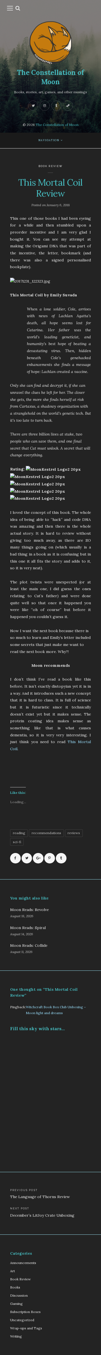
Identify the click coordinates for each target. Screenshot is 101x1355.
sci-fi (17, 842)
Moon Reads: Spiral (28, 927)
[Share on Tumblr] (61, 858)
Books (15, 1287)
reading (19, 833)
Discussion (19, 1295)
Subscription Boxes (25, 1312)
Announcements (23, 1263)
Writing (16, 1336)
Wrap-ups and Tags (26, 1328)
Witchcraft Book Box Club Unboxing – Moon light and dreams (56, 1010)
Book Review (50, 166)
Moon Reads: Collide (28, 945)
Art (12, 1271)
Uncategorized (22, 1320)
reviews (74, 833)
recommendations (46, 833)
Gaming (16, 1303)
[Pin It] (49, 858)
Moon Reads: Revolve (29, 909)
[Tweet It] (27, 858)
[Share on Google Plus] (38, 858)
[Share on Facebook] (15, 858)
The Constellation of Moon (50, 77)
